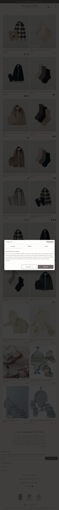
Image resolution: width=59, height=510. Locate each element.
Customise (28, 266)
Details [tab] (29, 246)
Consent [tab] (13, 246)
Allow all (45, 266)
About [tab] (46, 246)
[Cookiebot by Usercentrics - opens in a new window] (47, 242)
